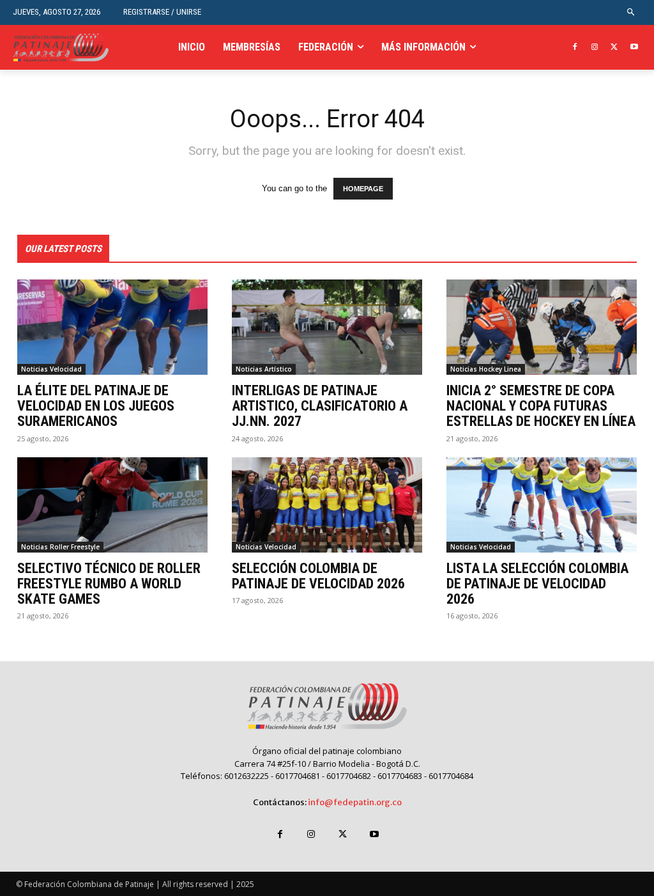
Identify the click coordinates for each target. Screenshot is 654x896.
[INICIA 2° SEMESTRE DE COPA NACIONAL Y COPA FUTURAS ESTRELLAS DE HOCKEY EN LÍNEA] (541, 327)
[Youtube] (634, 47)
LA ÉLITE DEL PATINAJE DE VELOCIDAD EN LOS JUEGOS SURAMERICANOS (95, 405)
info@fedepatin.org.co (355, 802)
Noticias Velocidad (51, 369)
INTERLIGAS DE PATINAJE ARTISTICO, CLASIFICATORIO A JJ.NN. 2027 (319, 405)
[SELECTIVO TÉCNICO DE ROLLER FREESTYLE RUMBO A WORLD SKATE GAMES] (112, 505)
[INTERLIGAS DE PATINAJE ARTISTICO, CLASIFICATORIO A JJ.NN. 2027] (327, 327)
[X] (614, 47)
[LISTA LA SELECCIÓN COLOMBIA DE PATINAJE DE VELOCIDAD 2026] (541, 505)
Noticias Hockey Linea (485, 369)
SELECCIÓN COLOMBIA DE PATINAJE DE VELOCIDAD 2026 (318, 576)
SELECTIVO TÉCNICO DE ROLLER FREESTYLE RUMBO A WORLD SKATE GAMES (109, 583)
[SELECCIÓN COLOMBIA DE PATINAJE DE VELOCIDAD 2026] (327, 505)
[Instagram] (595, 47)
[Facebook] (575, 47)
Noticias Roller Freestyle (60, 546)
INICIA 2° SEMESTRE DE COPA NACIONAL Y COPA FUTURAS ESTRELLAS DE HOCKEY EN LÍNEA (540, 405)
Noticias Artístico (264, 369)
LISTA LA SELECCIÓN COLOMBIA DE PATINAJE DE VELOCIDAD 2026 (537, 583)
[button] (631, 12)
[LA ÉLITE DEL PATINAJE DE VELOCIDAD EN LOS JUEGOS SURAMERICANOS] (112, 327)
